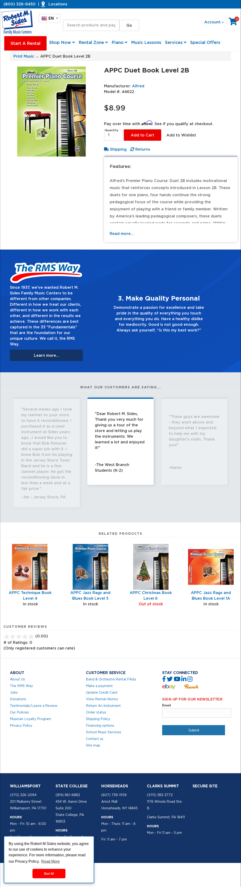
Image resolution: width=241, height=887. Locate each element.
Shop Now (60, 42)
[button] (97, 311)
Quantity (111, 130)
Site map (93, 745)
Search (69, 15)
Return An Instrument (103, 706)
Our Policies (19, 712)
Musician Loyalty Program (30, 719)
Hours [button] (16, 817)
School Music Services (103, 732)
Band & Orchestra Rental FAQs (111, 679)
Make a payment (99, 686)
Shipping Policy (98, 719)
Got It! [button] (49, 873)
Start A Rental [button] (25, 43)
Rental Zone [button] (92, 42)
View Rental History (102, 699)
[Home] (17, 21)
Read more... (121, 233)
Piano (118, 42)
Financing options (100, 725)
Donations (18, 699)
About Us (17, 679)
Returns (142, 149)
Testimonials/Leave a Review (33, 706)
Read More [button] (50, 861)
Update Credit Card (101, 692)
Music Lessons (146, 42)
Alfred (138, 86)
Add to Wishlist (181, 135)
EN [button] (53, 18)
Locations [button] (57, 4)
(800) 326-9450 (20, 4)
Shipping (118, 149)
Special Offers (205, 42)
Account (213, 22)
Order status (96, 712)
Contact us (94, 739)
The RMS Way (21, 686)
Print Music (23, 56)
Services (174, 42)
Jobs (14, 692)
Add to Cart (142, 135)
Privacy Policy (21, 725)
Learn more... (46, 355)
